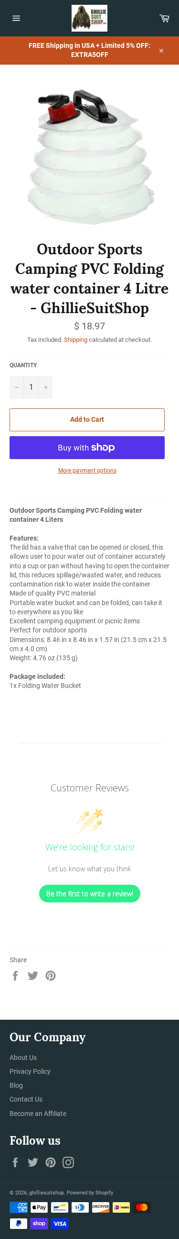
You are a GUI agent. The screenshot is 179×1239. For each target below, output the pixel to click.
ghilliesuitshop (46, 1193)
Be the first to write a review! (89, 893)
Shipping (75, 339)
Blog (16, 1085)
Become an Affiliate (38, 1113)
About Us (23, 1057)
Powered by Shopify (90, 1193)
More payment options (87, 470)
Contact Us (26, 1099)
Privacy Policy (30, 1071)
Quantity (23, 365)
